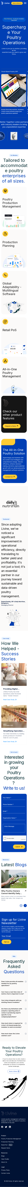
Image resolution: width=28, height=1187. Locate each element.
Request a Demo (10, 426)
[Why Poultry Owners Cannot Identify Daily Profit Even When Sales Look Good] (14, 885)
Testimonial (6, 519)
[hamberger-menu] (25, 3)
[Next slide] (25, 905)
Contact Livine (5, 1173)
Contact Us (9, 477)
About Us (4, 1162)
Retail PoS (4, 1145)
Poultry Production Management (11, 1138)
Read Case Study (8, 699)
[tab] (12, 627)
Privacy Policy (5, 1170)
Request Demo (5, 1148)
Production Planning (7, 1142)
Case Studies (5, 1159)
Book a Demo (13, 1071)
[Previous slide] (21, 905)
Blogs (3, 1156)
